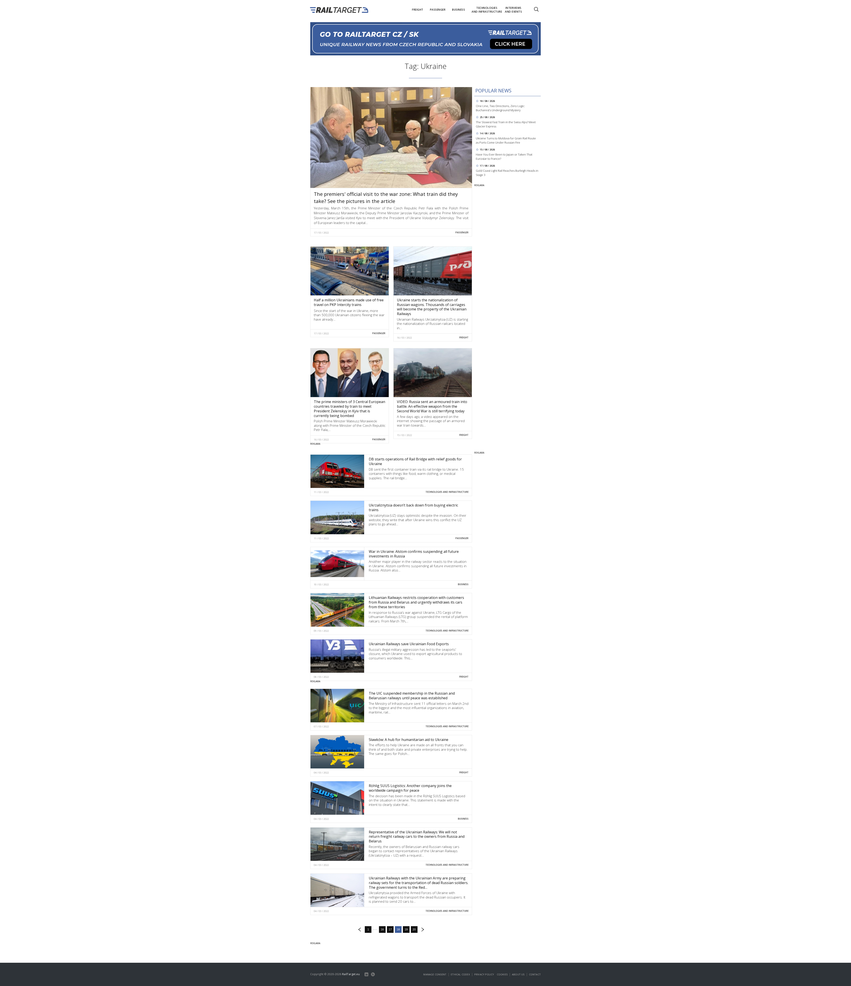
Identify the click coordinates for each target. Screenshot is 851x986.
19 (406, 929)
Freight (463, 337)
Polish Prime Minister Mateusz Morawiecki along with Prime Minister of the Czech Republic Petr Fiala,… (349, 425)
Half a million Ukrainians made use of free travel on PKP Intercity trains (349, 302)
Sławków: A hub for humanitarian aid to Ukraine (408, 739)
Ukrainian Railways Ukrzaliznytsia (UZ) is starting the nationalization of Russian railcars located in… (432, 323)
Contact (535, 974)
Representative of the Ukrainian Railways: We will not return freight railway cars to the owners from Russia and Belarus (417, 837)
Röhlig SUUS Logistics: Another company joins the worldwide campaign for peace (410, 788)
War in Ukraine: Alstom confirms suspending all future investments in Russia (414, 554)
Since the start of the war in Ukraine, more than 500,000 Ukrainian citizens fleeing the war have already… (349, 315)
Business (463, 584)
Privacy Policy (484, 974)
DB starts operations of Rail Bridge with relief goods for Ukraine (415, 461)
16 (382, 929)
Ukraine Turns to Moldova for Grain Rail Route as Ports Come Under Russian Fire (506, 140)
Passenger (461, 232)
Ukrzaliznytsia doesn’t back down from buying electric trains (413, 507)
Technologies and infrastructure (447, 491)
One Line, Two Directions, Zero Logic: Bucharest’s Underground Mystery (500, 108)
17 (390, 929)
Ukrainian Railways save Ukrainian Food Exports (409, 643)
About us (518, 974)
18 (398, 929)
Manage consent (434, 974)
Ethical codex (460, 974)
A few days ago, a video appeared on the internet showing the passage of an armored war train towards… (431, 420)
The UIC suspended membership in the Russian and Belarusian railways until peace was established (412, 695)
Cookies (502, 974)
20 (414, 929)
